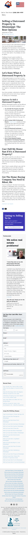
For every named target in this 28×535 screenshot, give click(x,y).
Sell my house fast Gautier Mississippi (13, 426)
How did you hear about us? (11, 359)
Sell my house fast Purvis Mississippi (12, 460)
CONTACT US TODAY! (7, 204)
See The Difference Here (14, 227)
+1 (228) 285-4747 (19, 325)
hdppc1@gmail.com (9, 34)
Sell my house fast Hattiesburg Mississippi (14, 492)
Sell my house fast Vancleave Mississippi (13, 424)
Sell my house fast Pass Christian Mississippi (14, 490)
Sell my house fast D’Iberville (10, 428)
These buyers (12, 121)
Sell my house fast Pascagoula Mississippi (14, 472)
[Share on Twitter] (6, 209)
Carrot (14, 533)
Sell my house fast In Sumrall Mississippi (14, 462)
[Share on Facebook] (3, 209)
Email (5, 338)
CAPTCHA (5, 370)
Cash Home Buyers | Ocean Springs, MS (13, 414)
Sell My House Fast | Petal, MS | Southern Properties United (14, 496)
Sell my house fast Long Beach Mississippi (14, 486)
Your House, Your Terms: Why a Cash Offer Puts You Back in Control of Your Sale (13, 388)
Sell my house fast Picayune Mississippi (13, 454)
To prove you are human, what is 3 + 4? (13, 364)
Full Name (6, 328)
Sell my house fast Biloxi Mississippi (12, 430)
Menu (4, 15)
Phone (5, 333)
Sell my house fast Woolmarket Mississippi (14, 485)
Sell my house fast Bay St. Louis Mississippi (14, 488)
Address (5, 343)
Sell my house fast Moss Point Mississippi (14, 474)
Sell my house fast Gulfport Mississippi (13, 432)
